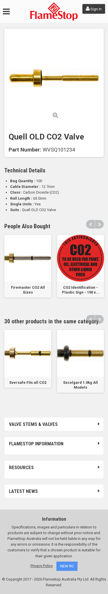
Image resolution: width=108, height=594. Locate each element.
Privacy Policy (42, 566)
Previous (90, 224)
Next (99, 224)
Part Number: (25, 150)
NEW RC (67, 566)
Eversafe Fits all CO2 (28, 382)
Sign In (96, 9)
